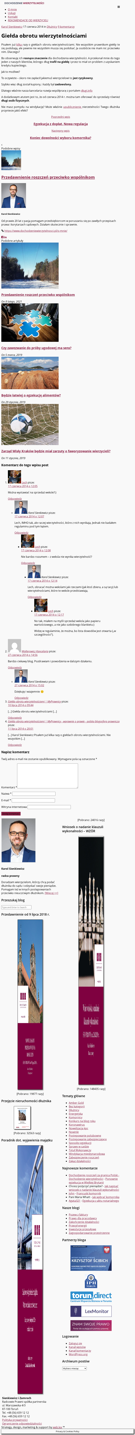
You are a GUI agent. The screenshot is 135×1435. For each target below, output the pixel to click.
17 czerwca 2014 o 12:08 (36, 550)
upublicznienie (72, 107)
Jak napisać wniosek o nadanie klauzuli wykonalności (94, 1188)
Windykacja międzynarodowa (87, 1154)
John (71, 1193)
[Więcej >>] (51, 893)
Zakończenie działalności (84, 1222)
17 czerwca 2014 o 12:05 (23, 486)
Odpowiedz (15, 499)
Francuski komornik (89, 1193)
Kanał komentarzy (80, 1350)
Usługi (12, 13)
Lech (24, 482)
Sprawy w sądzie (79, 1146)
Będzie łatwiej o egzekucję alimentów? (31, 395)
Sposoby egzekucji (80, 1143)
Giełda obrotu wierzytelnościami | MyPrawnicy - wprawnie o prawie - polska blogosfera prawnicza (64, 721)
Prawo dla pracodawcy (83, 1218)
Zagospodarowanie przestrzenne (89, 1233)
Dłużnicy (52, 26)
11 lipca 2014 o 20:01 (20, 729)
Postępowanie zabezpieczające (88, 1139)
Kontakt (13, 17)
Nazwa (6, 793)
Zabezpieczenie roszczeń (84, 1157)
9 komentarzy (66, 26)
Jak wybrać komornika (105, 1197)
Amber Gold (76, 1103)
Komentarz (9, 787)
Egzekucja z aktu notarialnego (100, 1201)
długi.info (87, 90)
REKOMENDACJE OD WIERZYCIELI (28, 20)
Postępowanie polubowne (85, 1135)
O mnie (12, 9)
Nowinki (74, 1132)
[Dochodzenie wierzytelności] (24, 3)
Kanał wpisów (77, 1347)
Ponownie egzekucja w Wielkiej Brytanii (93, 1180)
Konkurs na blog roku (82, 1121)
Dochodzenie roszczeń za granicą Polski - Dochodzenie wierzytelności (94, 1177)
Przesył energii (78, 1225)
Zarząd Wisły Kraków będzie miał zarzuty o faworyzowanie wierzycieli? (55, 451)
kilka (19, 44)
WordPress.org (78, 1354)
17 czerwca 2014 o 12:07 (29, 516)
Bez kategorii (77, 1106)
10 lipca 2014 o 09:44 (20, 705)
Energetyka (76, 1114)
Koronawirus (77, 1124)
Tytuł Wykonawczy (80, 1150)
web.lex (57, 1427)
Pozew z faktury (78, 1214)
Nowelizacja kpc (78, 1128)
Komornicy (75, 1117)
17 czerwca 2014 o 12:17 (49, 615)
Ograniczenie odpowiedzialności (22, 1423)
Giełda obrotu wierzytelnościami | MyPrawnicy (34, 701)
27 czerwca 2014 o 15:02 (29, 685)
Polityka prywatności (15, 1420)
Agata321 (74, 1201)
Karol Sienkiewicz (11, 26)
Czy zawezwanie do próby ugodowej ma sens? (36, 348)
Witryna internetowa (14, 807)
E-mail (6, 800)
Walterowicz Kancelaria (35, 651)
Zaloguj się (75, 1343)
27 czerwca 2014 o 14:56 (23, 655)
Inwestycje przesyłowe (82, 1229)
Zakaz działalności (80, 1161)
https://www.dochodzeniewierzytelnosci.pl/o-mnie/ (35, 231)
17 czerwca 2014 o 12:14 (42, 581)
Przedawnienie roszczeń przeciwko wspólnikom (38, 295)
